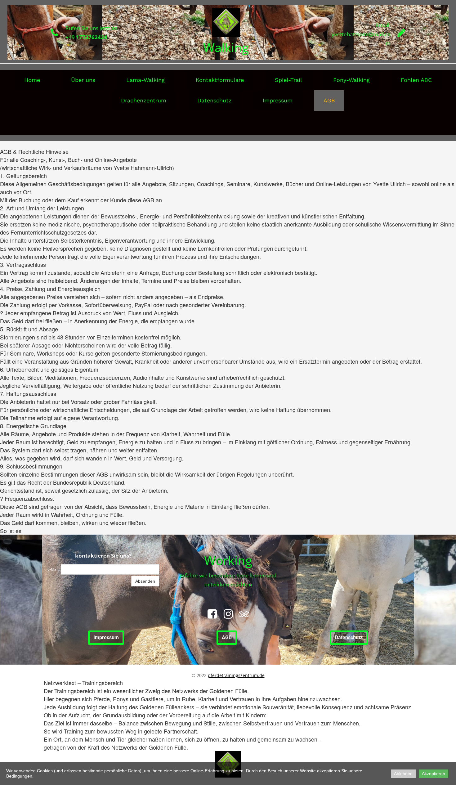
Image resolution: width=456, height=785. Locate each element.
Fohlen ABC (416, 80)
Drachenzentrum (143, 100)
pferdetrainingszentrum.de (236, 675)
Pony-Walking (351, 80)
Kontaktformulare (220, 80)
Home (32, 80)
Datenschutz (214, 100)
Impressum (278, 100)
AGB (329, 100)
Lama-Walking (145, 80)
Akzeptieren (433, 773)
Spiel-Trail (288, 80)
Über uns (83, 80)
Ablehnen (403, 773)
